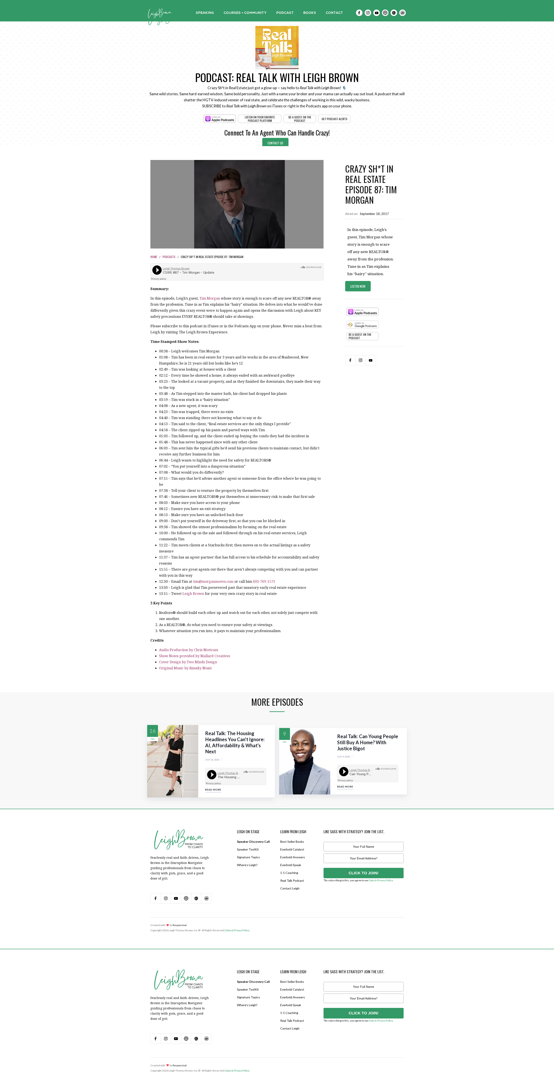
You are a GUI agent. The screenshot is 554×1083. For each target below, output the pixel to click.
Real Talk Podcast (292, 880)
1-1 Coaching (289, 873)
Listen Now (358, 286)
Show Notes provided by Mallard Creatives (194, 656)
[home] (159, 12)
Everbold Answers (292, 857)
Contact (334, 13)
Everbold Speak (290, 865)
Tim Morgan (210, 298)
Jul (153, 739)
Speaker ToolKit (248, 849)
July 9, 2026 (343, 756)
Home (153, 256)
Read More (213, 789)
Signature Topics (248, 857)
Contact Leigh (290, 888)
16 (152, 731)
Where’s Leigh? (247, 865)
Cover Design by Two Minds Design (188, 662)
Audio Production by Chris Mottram (188, 649)
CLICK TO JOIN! (363, 873)
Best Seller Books (292, 841)
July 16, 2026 (212, 759)
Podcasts (169, 256)
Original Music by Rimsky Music (185, 668)
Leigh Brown (193, 593)
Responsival (180, 925)
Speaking (205, 13)
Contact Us (275, 142)
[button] (205, 12)
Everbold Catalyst (292, 849)
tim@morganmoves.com (213, 581)
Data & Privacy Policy (381, 880)
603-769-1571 (264, 581)
